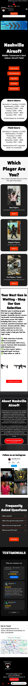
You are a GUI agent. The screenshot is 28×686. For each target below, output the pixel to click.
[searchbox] (14, 16)
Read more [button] (7, 596)
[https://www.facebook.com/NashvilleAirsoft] (3, 683)
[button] (10, 6)
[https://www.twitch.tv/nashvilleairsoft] (14, 2)
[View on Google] (6, 584)
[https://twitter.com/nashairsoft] (8, 683)
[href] (14, 646)
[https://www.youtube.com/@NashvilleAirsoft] (14, 4)
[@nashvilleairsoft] (9, 459)
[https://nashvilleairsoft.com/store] (8, 9)
